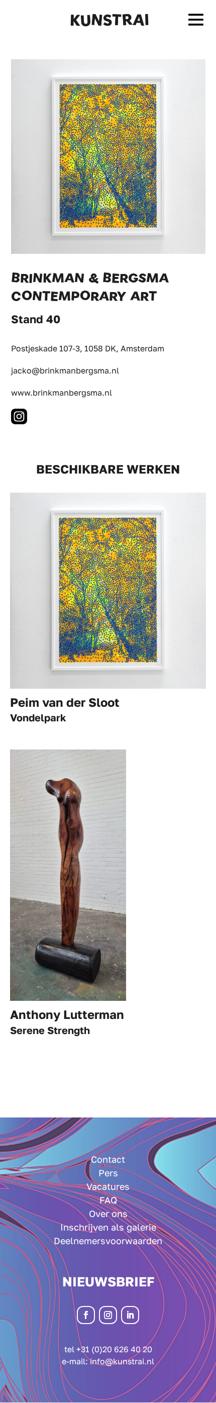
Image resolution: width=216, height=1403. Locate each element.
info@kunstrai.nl (122, 1361)
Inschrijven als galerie (108, 1227)
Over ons (108, 1213)
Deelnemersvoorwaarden (108, 1240)
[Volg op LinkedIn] (130, 1315)
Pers (108, 1172)
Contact (108, 1159)
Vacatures (108, 1186)
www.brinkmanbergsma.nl (61, 393)
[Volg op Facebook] (86, 1315)
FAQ (108, 1199)
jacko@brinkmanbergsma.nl (65, 370)
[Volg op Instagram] (108, 1315)
